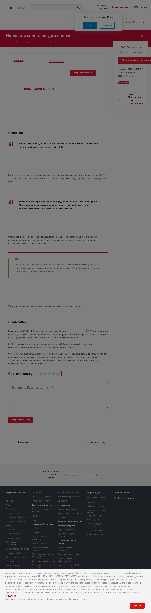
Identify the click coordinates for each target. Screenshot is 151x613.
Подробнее (10, 596)
